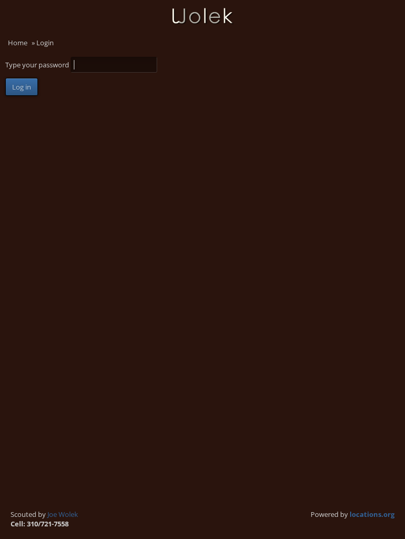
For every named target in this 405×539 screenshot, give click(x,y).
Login (391, 35)
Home (17, 42)
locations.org (372, 514)
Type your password (38, 64)
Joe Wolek (62, 514)
